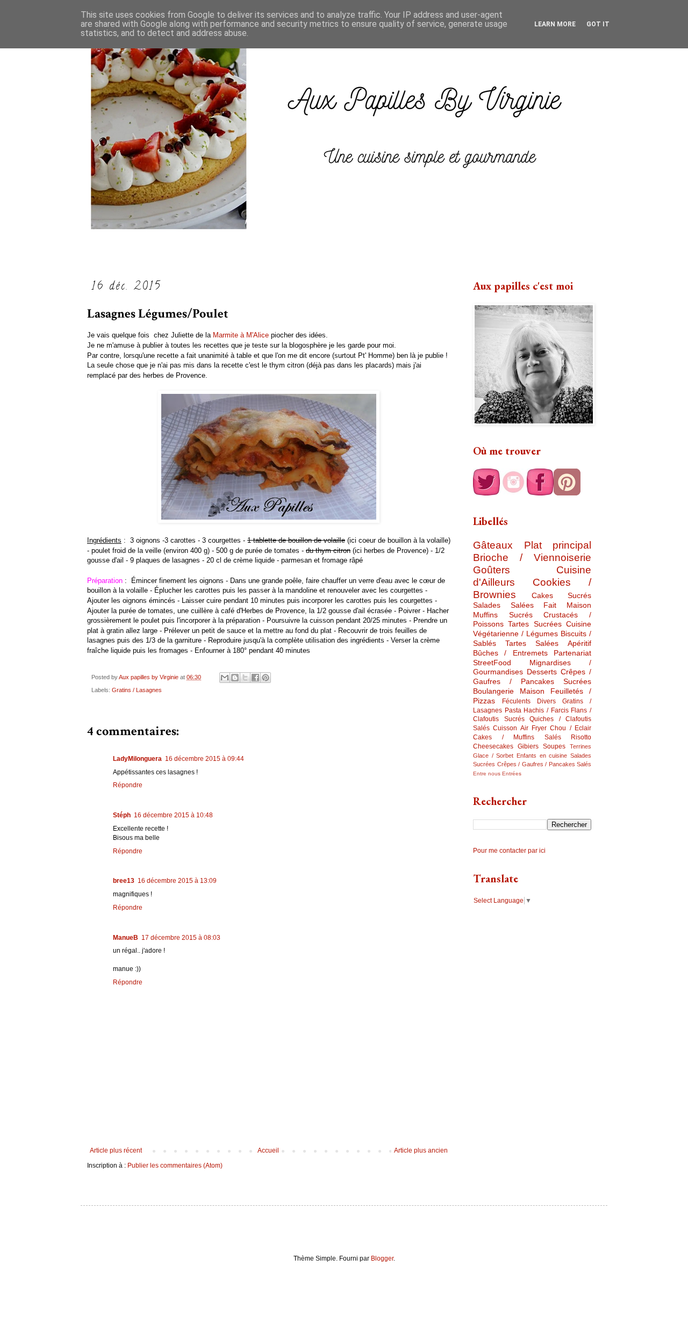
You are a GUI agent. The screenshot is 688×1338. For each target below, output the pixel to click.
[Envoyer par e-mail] (224, 677)
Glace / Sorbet (493, 755)
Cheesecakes (493, 746)
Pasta (513, 710)
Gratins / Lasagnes (137, 690)
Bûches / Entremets (510, 653)
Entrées (511, 773)
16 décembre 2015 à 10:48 (173, 815)
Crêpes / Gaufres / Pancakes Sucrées (532, 676)
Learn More (555, 24)
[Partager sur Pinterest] (265, 677)
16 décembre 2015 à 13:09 (177, 880)
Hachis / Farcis (546, 710)
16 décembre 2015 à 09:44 (204, 758)
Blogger (382, 1258)
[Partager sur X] (245, 677)
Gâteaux (493, 545)
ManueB (125, 937)
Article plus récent (116, 1150)
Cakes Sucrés (562, 595)
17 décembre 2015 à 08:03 (180, 937)
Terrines (580, 746)
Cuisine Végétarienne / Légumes (532, 629)
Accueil (268, 1150)
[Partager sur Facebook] (255, 677)
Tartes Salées (531, 643)
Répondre (127, 785)
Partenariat (572, 653)
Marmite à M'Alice (241, 335)
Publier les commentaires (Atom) (175, 1165)
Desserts (542, 671)
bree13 (123, 880)
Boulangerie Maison (508, 691)
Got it (598, 24)
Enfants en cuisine (542, 755)
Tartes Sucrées (534, 624)
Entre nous (486, 773)
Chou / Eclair (570, 728)
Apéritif (579, 643)
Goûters (491, 570)
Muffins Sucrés (503, 614)
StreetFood (492, 662)
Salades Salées (503, 605)
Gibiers (528, 746)
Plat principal (558, 545)
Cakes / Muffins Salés (517, 737)
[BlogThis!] (235, 677)
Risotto (581, 737)
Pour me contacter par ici (509, 850)
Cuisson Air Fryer (520, 728)
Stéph (122, 815)
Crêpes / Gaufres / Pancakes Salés (544, 764)
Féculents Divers (529, 701)
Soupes (554, 746)
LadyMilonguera (137, 758)
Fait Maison (567, 605)
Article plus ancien (421, 1150)
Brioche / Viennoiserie (532, 557)
